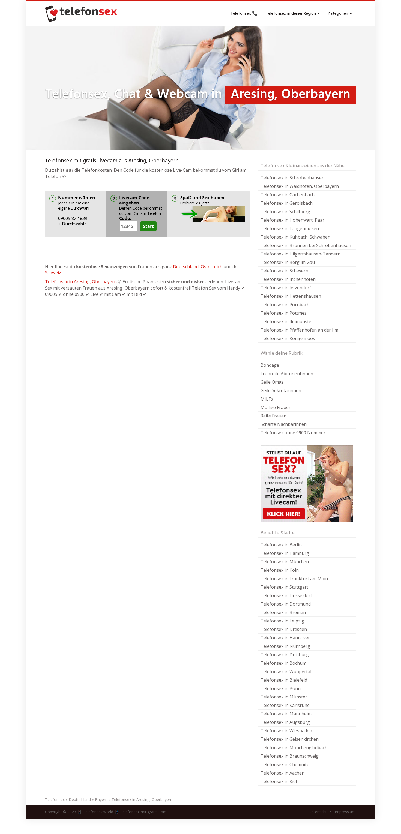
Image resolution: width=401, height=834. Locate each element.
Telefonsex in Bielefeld (284, 680)
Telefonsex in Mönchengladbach (294, 748)
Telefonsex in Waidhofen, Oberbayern (300, 186)
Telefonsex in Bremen (283, 612)
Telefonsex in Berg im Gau (288, 262)
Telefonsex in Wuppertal (286, 672)
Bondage (270, 365)
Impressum (345, 811)
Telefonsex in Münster (284, 697)
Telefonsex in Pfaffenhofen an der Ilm (299, 330)
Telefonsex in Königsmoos (288, 338)
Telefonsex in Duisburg (285, 655)
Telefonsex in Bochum (283, 663)
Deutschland (186, 267)
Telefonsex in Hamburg (285, 553)
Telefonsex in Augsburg (285, 722)
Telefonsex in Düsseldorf (286, 595)
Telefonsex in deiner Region (291, 13)
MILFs (267, 399)
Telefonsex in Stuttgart (284, 587)
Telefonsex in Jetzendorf (286, 288)
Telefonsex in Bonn (281, 688)
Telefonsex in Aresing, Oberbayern (81, 282)
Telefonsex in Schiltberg (285, 212)
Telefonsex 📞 (244, 13)
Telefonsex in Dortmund (286, 604)
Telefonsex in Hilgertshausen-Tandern (300, 254)
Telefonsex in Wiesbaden (286, 731)
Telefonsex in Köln (280, 570)
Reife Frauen (273, 416)
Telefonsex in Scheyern (284, 271)
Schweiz (53, 273)
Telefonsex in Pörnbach (285, 305)
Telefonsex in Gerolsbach (287, 203)
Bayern (101, 799)
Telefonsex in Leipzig (282, 621)
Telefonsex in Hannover (285, 638)
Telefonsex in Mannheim (286, 714)
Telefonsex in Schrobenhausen (292, 178)
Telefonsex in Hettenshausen (291, 296)
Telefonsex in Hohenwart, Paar (292, 220)
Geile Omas (272, 382)
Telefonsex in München (285, 562)
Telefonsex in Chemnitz (285, 764)
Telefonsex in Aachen (282, 773)
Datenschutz (320, 811)
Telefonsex (55, 799)
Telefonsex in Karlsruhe (285, 705)
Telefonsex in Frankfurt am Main (294, 579)
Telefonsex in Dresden (284, 629)
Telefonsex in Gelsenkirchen (290, 739)
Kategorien (338, 13)
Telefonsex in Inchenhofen (288, 279)
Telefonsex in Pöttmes (284, 313)
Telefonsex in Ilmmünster (287, 321)
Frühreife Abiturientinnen (287, 374)
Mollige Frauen (276, 407)
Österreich (211, 267)
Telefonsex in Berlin (281, 545)
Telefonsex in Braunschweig (290, 756)
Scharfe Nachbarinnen (284, 424)
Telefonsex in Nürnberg (285, 646)
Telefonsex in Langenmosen (290, 228)
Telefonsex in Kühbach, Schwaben (295, 237)
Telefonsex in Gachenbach (288, 195)
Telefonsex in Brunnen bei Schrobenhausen (306, 245)
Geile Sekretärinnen (281, 390)
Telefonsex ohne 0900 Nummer (293, 433)
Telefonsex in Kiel (279, 781)
